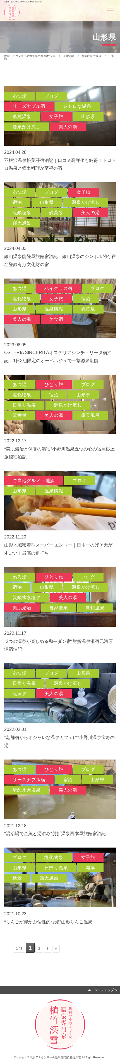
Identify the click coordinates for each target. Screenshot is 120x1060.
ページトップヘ (105, 990)
